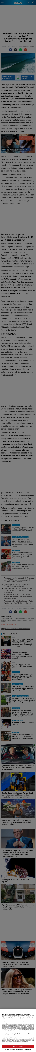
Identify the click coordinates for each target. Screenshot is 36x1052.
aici (9, 1027)
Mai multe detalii (20, 1019)
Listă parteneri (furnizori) (6, 1042)
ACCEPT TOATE (18, 1046)
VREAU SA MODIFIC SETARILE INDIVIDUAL (18, 1049)
